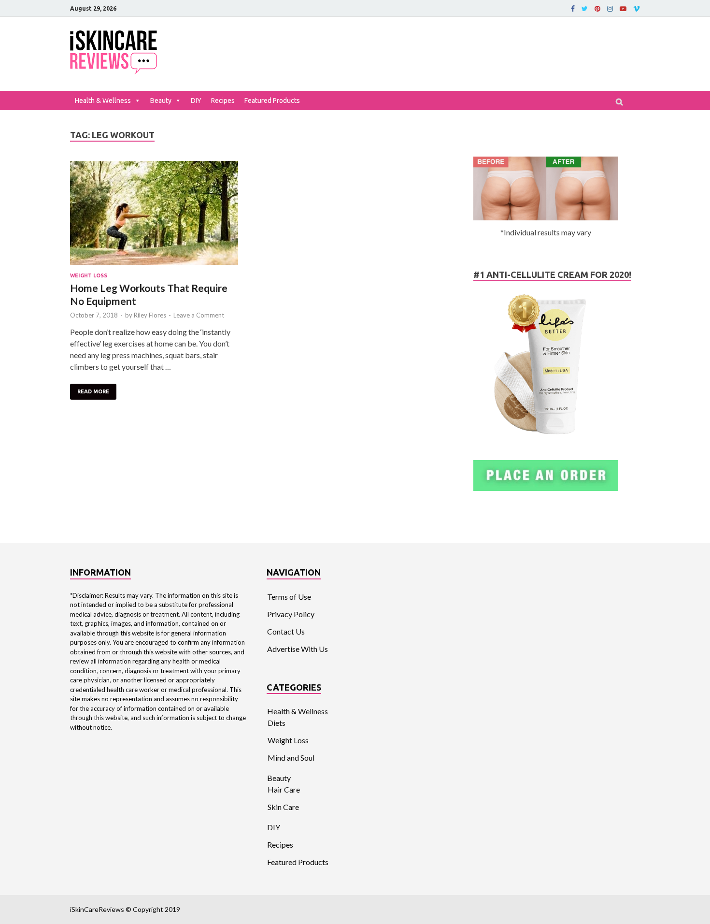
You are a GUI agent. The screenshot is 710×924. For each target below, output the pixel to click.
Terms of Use (289, 596)
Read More (93, 391)
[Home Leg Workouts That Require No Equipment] (154, 214)
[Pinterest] (597, 8)
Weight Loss (88, 275)
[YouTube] (623, 8)
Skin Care (283, 806)
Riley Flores (150, 315)
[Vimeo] (636, 8)
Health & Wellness (103, 100)
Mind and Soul (291, 757)
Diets (276, 722)
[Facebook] (572, 8)
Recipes (223, 100)
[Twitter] (584, 8)
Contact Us (286, 631)
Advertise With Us (297, 648)
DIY (196, 100)
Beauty (160, 100)
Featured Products (272, 100)
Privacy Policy (290, 614)
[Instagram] (610, 8)
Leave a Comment (198, 315)
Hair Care (284, 789)
